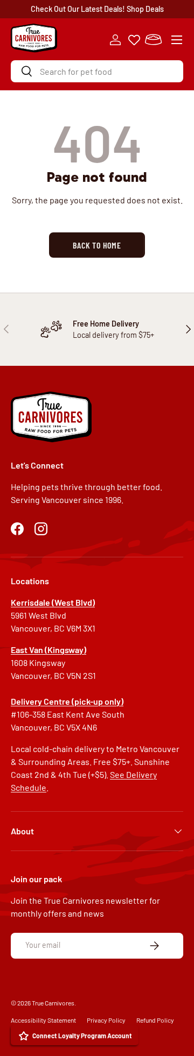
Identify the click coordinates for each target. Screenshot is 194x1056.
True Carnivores (53, 1003)
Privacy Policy (106, 1020)
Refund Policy (155, 1020)
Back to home (97, 245)
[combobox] (97, 71)
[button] (153, 40)
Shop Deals (145, 8)
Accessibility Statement (43, 1020)
